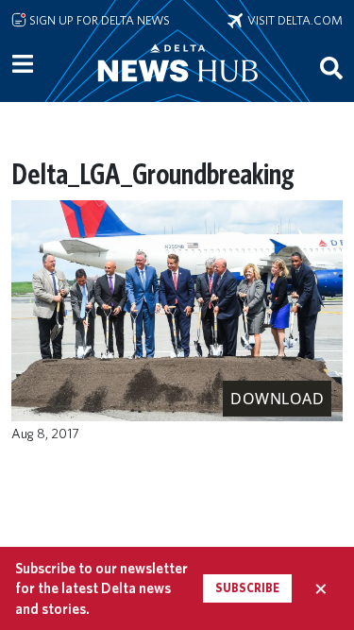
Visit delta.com (293, 19)
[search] (331, 67)
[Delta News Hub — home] (177, 89)
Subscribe (247, 588)
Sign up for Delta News (98, 19)
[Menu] (22, 64)
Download (277, 398)
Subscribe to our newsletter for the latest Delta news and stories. (101, 588)
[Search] (331, 67)
